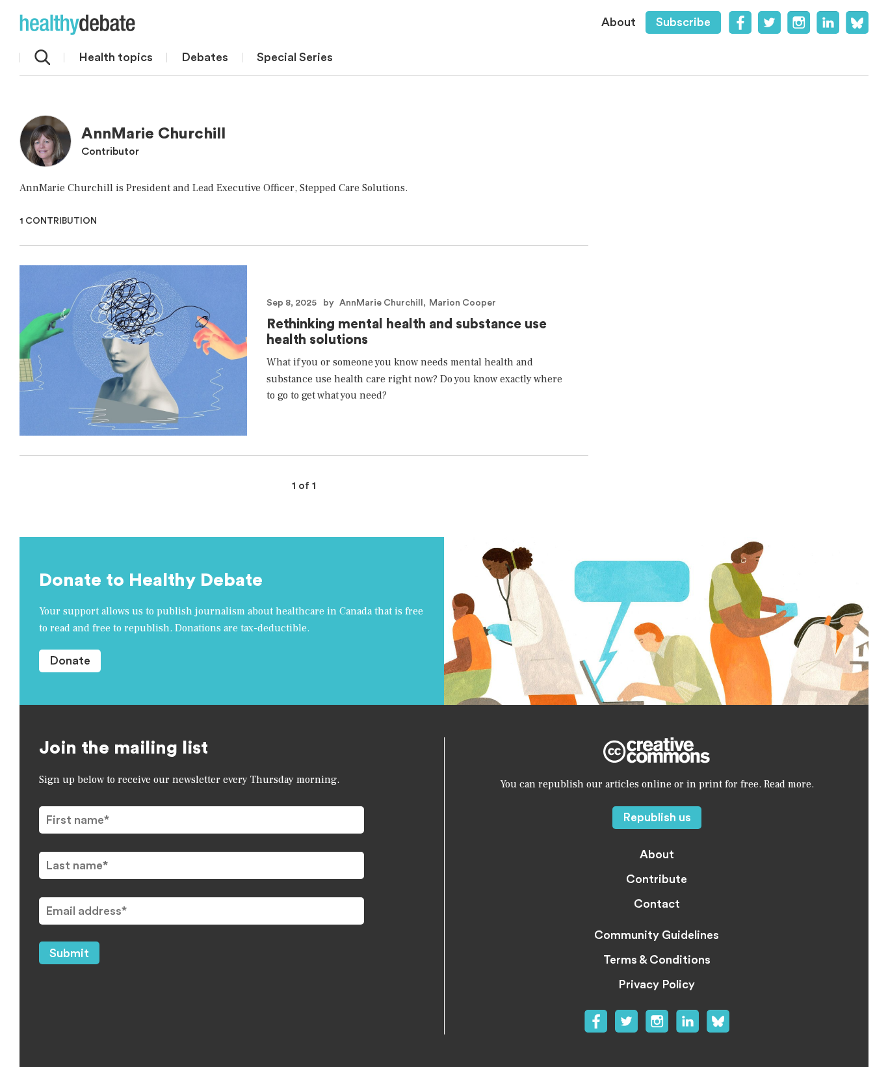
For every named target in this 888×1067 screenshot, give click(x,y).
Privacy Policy (656, 984)
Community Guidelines (656, 935)
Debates (204, 57)
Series (295, 57)
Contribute (656, 879)
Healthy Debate (77, 24)
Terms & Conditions (657, 960)
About (618, 22)
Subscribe (683, 22)
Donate (69, 660)
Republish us (657, 817)
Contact (657, 904)
